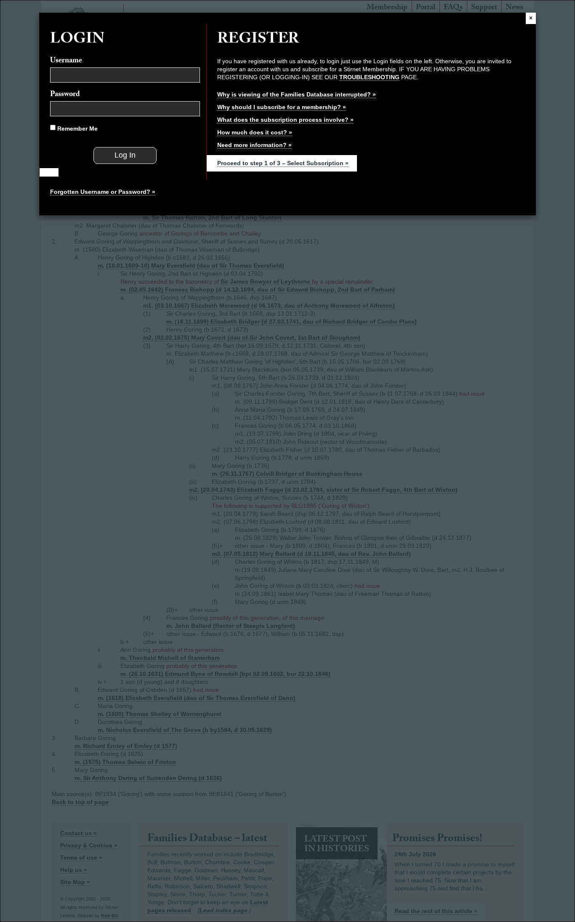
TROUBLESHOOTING (369, 77)
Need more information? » (254, 145)
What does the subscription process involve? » (285, 119)
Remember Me (77, 128)
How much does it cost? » (254, 132)
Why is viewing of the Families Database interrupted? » (296, 94)
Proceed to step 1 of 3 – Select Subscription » (283, 163)
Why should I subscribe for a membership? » (281, 107)
